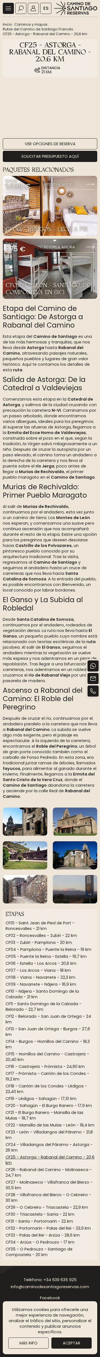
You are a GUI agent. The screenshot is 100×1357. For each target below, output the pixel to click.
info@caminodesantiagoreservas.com (50, 1287)
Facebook (50, 1298)
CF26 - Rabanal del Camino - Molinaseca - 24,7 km (49, 1172)
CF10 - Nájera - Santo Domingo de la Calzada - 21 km (42, 994)
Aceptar (71, 1343)
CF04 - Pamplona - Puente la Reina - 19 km (48, 949)
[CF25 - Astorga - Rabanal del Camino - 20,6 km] (25, 822)
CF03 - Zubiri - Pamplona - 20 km (39, 942)
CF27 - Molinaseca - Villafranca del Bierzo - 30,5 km (49, 1185)
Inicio (7, 24)
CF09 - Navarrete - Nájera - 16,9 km (41, 984)
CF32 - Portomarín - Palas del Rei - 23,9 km (48, 1228)
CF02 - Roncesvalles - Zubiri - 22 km (41, 935)
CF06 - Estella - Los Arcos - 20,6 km (41, 963)
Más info (28, 1343)
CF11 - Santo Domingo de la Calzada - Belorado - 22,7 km (43, 1006)
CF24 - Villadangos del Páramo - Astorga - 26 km (49, 1147)
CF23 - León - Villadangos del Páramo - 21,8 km (49, 1134)
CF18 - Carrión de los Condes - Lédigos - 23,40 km (46, 1088)
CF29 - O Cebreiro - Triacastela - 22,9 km (47, 1207)
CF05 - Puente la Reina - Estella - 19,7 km (46, 956)
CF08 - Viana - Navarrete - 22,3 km (40, 977)
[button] (8, 8)
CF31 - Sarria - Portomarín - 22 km (39, 1221)
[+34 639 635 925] (93, 691)
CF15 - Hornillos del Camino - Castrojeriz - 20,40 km (47, 1056)
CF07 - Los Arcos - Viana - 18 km (38, 970)
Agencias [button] (33, 8)
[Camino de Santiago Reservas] (75, 8)
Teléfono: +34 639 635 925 (50, 1280)
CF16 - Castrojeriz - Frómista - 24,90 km (45, 1066)
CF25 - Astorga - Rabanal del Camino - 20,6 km (45, 34)
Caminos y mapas (31, 24)
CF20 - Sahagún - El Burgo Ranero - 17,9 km (49, 1105)
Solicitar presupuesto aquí (50, 156)
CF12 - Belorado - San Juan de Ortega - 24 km (48, 1019)
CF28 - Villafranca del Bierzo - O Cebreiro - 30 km (48, 1197)
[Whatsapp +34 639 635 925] (93, 666)
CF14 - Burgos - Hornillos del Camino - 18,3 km (48, 1044)
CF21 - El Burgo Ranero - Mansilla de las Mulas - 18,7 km (44, 1115)
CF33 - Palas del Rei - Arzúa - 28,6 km (43, 1235)
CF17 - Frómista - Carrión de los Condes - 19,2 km (47, 1076)
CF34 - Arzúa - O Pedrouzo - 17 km (40, 1242)
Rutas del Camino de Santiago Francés (38, 29)
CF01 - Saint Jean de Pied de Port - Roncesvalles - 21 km (40, 925)
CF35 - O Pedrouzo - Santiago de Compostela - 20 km (39, 1251)
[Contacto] (93, 678)
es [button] (46, 8)
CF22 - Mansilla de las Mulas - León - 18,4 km (50, 1125)
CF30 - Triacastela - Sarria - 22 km (40, 1214)
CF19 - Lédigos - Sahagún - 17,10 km (41, 1098)
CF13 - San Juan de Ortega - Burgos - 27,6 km (48, 1031)
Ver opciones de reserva (50, 144)
